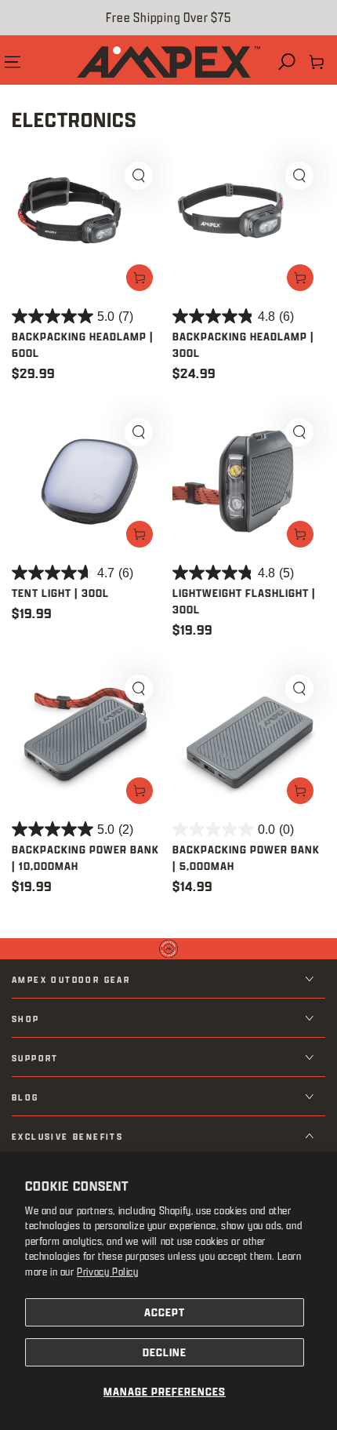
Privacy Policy (107, 1271)
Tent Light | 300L (60, 592)
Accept (164, 1311)
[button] (286, 62)
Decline (165, 1351)
